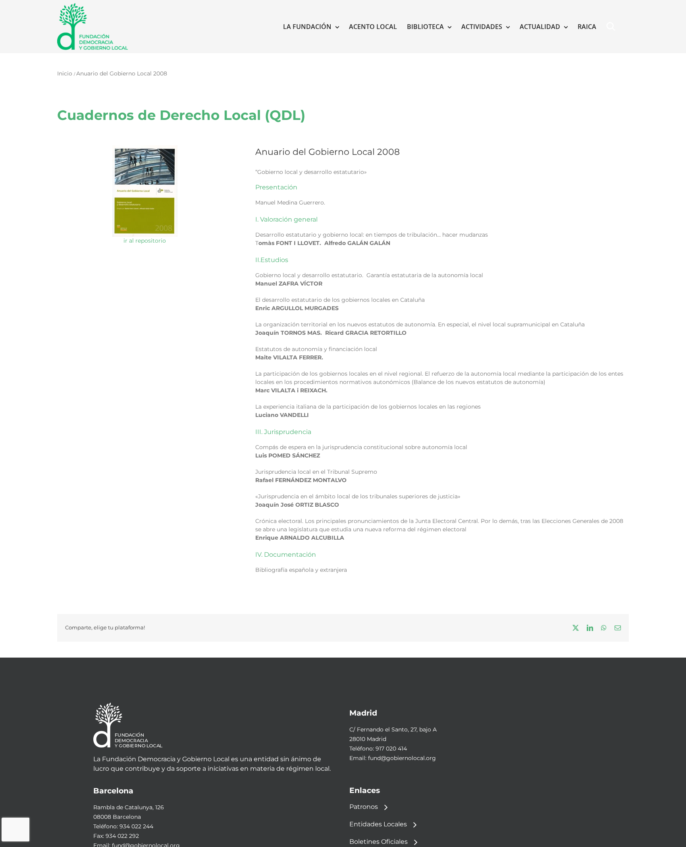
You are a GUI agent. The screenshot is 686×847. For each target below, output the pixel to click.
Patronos (363, 806)
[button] (612, 26)
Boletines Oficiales (378, 841)
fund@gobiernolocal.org (402, 758)
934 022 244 (136, 826)
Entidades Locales (378, 824)
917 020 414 (391, 748)
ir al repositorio (144, 240)
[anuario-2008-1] (144, 148)
